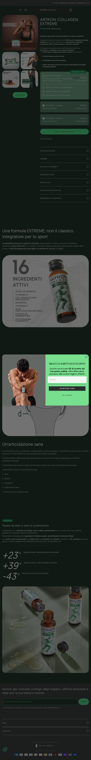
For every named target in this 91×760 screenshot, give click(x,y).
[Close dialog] (86, 357)
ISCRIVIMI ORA (67, 388)
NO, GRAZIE (67, 395)
